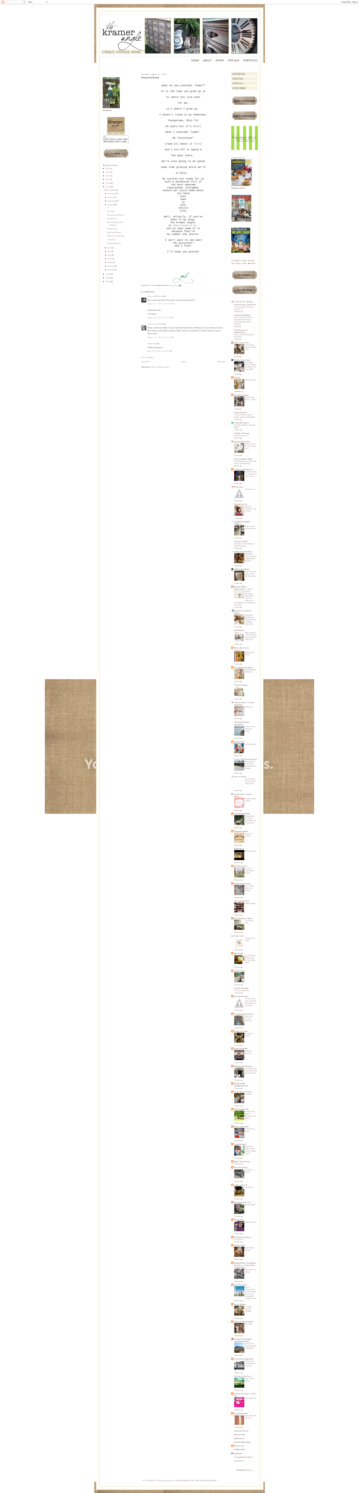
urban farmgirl (240, 1144)
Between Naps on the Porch (245, 304)
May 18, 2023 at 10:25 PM (160, 351)
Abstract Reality (250, 744)
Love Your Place (240, 1284)
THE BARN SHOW (241, 569)
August (111, 204)
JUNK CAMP (239, 1245)
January (111, 269)
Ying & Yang (112, 228)
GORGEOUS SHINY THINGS (242, 522)
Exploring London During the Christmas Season (244, 544)
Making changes (250, 903)
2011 (108, 186)
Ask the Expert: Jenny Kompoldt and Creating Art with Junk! (250, 1001)
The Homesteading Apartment (241, 723)
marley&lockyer (240, 412)
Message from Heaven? (116, 215)
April (110, 258)
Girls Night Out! (250, 1398)
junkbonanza (239, 1438)
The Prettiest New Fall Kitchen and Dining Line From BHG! (251, 365)
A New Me (111, 239)
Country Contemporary (243, 469)
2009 (108, 278)
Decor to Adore (240, 776)
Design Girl (238, 1219)
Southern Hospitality (242, 315)
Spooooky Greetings (248, 1052)
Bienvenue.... (239, 486)
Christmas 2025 (250, 380)
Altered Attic (239, 741)
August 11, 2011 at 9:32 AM (161, 303)
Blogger (249, 1470)
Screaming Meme (241, 1413)
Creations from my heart (244, 1013)
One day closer (250, 489)
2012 (108, 183)
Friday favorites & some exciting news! (250, 446)
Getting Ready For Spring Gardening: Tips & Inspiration (250, 819)
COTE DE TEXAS (241, 422)
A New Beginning (114, 243)
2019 (108, 168)
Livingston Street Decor (243, 1457)
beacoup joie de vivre (242, 1202)
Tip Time (110, 211)
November (112, 193)
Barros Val (151, 343)
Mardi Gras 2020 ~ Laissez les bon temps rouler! (251, 474)
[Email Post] (180, 285)
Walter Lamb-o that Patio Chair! (250, 527)
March (110, 262)
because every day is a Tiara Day (245, 1394)
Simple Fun (249, 1187)
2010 (108, 274)
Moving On (249, 707)
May (110, 255)
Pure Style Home (241, 1167)
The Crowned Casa (241, 901)
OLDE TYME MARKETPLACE (241, 1084)
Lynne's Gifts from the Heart (245, 759)
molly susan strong (155, 324)
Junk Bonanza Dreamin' (249, 1248)
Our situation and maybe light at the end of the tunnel (251, 1070)
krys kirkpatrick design (243, 667)
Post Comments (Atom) (160, 367)
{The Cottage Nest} (241, 342)
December (112, 190)
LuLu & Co (238, 1460)
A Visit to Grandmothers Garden (250, 870)
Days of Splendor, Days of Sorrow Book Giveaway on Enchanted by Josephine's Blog (250, 1292)
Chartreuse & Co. (185, 225)
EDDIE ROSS (239, 1449)
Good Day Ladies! (248, 1034)
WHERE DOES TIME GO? (250, 671)
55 (108, 207)
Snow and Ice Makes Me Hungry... (249, 888)
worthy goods (239, 970)
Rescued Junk (239, 1434)
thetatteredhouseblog (242, 1442)
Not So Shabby (240, 1304)
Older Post (221, 361)
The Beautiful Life (241, 1109)
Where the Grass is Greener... (241, 648)
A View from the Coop (243, 1091)
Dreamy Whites (240, 586)
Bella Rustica (239, 630)
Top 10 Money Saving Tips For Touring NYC (250, 781)
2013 (108, 179)
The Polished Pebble (242, 813)
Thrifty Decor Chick (242, 360)
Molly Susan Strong (242, 1161)
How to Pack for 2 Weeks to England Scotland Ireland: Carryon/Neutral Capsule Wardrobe (243, 320)
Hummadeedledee (241, 831)
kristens (237, 377)
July (109, 247)
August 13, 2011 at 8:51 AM (161, 337)
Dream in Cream (241, 1031)
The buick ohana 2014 (241, 990)
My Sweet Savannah (242, 441)
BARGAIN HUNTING (243, 551)
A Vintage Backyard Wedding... (248, 1308)
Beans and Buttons (155, 296)
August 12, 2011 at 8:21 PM (161, 317)
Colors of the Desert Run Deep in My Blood (250, 1345)
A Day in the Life (240, 1184)
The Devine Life (240, 866)
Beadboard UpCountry (243, 1066)
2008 (108, 281)
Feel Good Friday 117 (241, 435)
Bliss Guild (238, 953)
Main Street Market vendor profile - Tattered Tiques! (250, 1149)
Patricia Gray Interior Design (243, 611)
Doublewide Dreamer (242, 883)
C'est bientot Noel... (249, 921)
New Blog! (248, 1324)
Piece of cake (239, 1445)
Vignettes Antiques (241, 395)
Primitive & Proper (242, 433)
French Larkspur (241, 685)
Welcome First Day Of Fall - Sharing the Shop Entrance (250, 764)
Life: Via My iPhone (249, 1379)
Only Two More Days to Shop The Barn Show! (250, 573)
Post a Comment (147, 357)
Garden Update (250, 1204)
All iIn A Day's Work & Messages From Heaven (250, 1114)
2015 (108, 172)
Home (183, 361)
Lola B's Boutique (241, 988)
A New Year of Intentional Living (250, 728)
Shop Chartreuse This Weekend (115, 223)
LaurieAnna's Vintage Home (243, 795)
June (110, 251)
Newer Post (145, 361)
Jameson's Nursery (248, 834)
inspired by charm (241, 1430)
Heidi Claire (239, 848)
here (197, 143)
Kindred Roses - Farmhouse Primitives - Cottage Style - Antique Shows (245, 1265)
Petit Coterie (239, 935)
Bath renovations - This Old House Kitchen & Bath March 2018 (251, 635)
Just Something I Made (243, 458)
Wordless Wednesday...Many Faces (250, 508)
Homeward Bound (114, 232)
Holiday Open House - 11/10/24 (251, 398)
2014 (108, 175)
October (111, 197)
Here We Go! (112, 218)
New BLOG (238, 1239)
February (111, 266)
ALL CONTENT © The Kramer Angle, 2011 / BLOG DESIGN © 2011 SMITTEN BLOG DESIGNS (179, 1480)
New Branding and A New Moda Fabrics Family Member (245, 462)
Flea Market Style (241, 996)
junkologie (238, 1453)
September (112, 201)
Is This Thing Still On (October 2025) (250, 347)
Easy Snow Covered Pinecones (249, 1018)
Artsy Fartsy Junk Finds (243, 1358)
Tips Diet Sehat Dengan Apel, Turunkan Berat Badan (250, 958)
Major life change (251, 1222)
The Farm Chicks (241, 541)
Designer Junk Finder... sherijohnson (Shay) (243, 1340)
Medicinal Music (250, 851)
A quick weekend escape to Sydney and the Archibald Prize (244, 415)
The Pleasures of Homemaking (240, 331)
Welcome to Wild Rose (116, 236)
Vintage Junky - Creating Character (244, 703)
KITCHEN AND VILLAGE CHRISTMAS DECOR (251, 557)
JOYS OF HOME (241, 1048)
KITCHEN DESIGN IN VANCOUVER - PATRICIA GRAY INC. (251, 619)
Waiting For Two (241, 504)
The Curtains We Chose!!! (250, 1416)
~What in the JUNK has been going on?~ (250, 1363)
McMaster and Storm (242, 1237)
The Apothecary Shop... (243, 918)
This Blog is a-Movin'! (250, 1170)
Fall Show (248, 1094)
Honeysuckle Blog (241, 1126)
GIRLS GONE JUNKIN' (243, 1321)
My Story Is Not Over (242, 1376)
